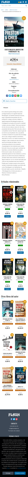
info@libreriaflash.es (14, 428)
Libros (6, 9)
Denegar (8, 473)
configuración (21, 468)
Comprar (7, 216)
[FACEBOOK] (11, 419)
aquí (8, 468)
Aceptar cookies (20, 473)
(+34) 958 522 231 (14, 426)
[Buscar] (26, 5)
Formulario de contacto (14, 430)
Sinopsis (5, 107)
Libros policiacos (13, 9)
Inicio (2, 9)
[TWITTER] (14, 419)
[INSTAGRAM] (16, 419)
